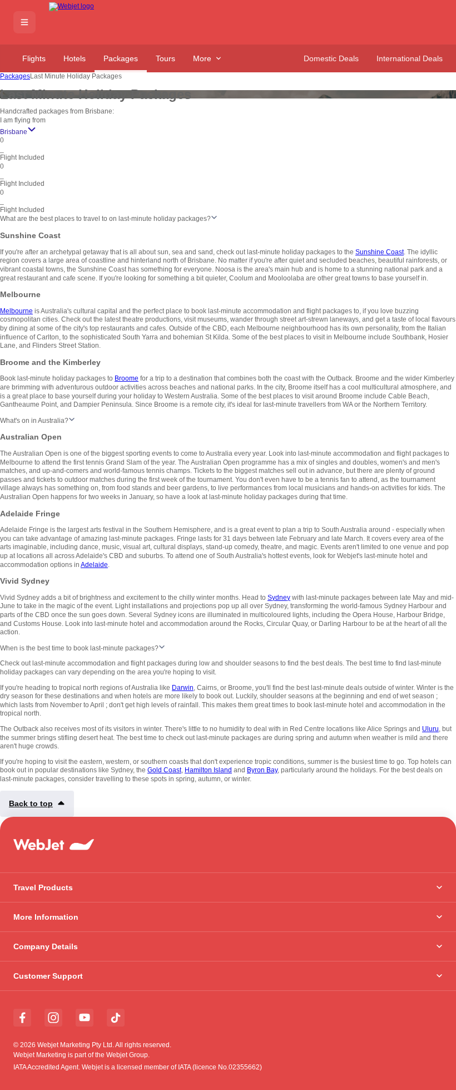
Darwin (183, 688)
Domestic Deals (331, 58)
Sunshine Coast (379, 252)
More (202, 58)
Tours (165, 58)
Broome (126, 378)
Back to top (31, 803)
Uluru (430, 729)
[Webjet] (89, 22)
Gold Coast (164, 770)
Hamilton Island (208, 770)
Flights (34, 58)
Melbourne (16, 311)
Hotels (74, 58)
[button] (24, 22)
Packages (120, 58)
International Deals (409, 58)
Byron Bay (262, 770)
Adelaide (94, 565)
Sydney (278, 597)
